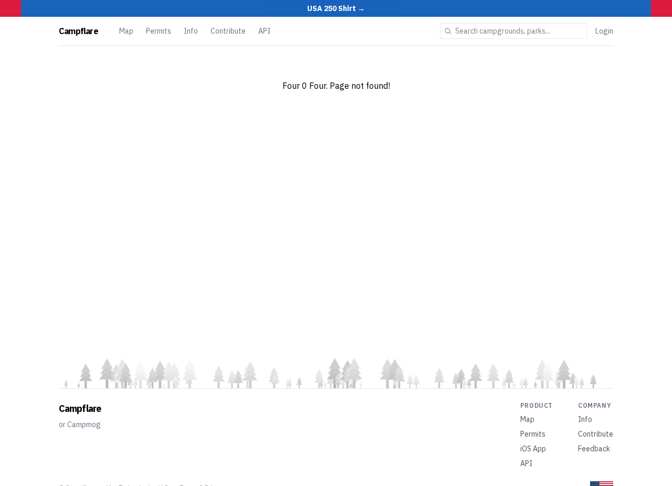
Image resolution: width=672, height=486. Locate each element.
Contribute (228, 31)
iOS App (533, 448)
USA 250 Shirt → (336, 8)
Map (126, 31)
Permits (158, 31)
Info (191, 31)
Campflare (78, 31)
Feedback (594, 448)
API (264, 31)
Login (604, 31)
